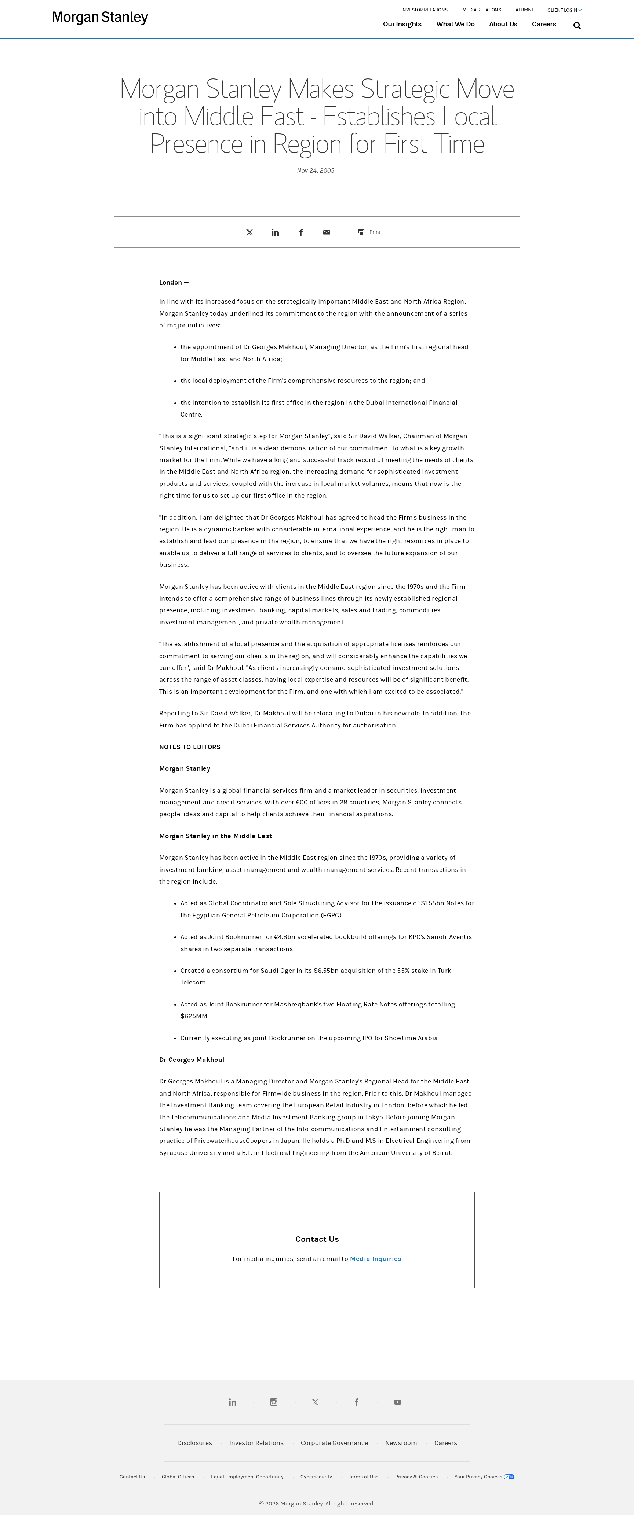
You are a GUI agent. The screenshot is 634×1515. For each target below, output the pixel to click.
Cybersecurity (316, 1477)
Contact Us (132, 1477)
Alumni (524, 10)
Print (379, 227)
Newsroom (401, 1443)
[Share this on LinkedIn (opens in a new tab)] (275, 232)
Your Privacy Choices (479, 1477)
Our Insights (402, 24)
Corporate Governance (334, 1443)
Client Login (562, 10)
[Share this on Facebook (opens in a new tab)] (301, 232)
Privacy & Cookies (416, 1477)
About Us (503, 24)
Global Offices (178, 1477)
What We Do (455, 24)
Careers (544, 24)
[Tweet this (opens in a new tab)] (249, 232)
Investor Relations (424, 10)
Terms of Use (363, 1477)
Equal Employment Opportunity (247, 1477)
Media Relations (481, 10)
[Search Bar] (577, 24)
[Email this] (327, 232)
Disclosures (194, 1443)
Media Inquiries (375, 1259)
